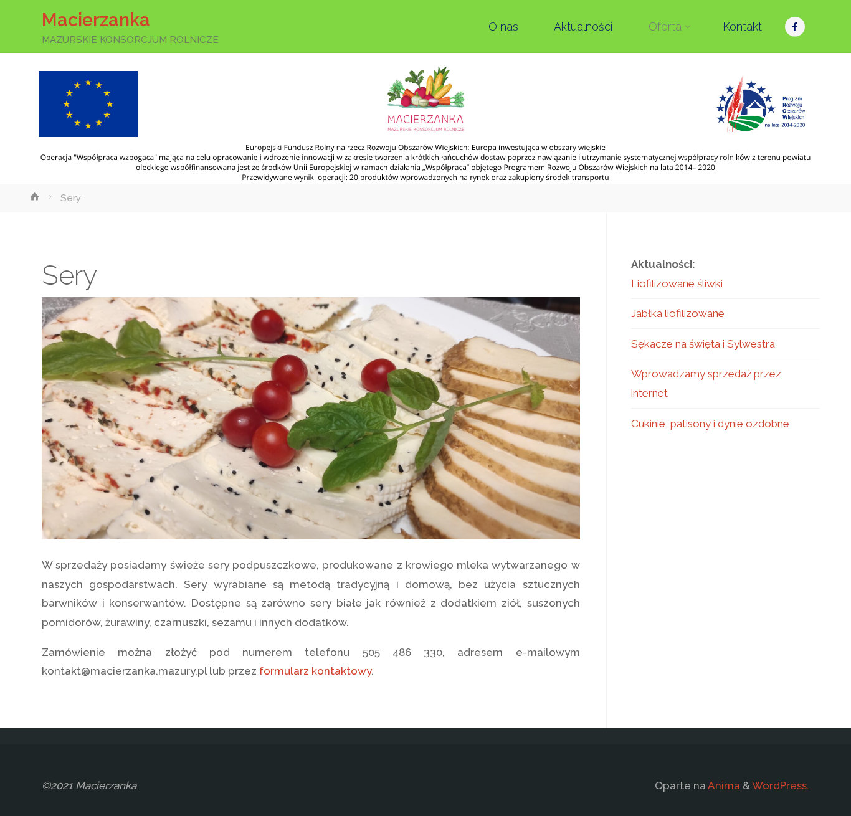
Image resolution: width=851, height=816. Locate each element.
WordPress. (780, 785)
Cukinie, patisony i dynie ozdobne (710, 423)
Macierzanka (96, 20)
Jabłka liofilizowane (678, 313)
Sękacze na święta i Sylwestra (703, 344)
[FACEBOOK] (795, 26)
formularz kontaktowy (315, 671)
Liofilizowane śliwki (677, 283)
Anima (723, 785)
